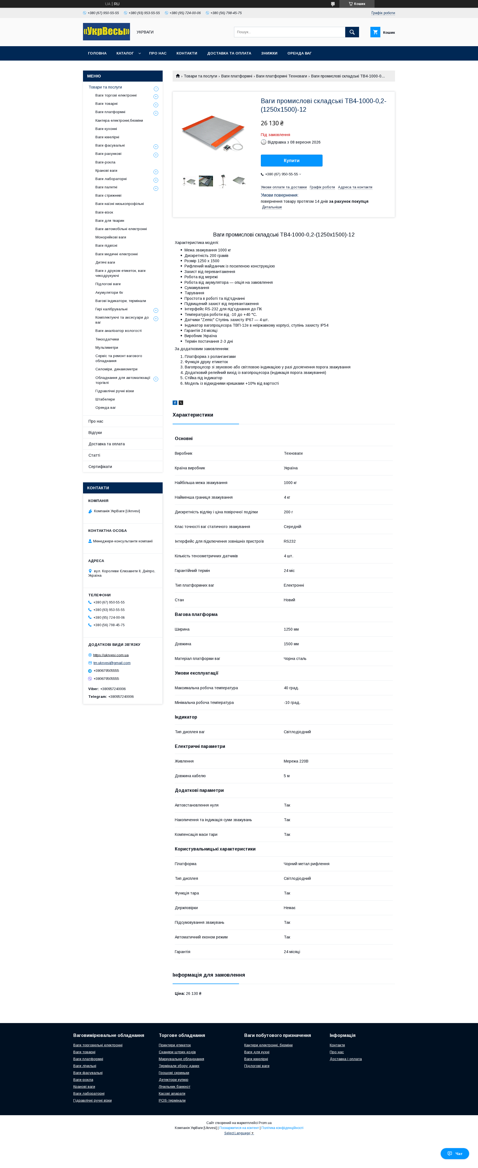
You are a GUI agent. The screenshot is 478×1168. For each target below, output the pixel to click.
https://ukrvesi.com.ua (111, 655)
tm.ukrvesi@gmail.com (112, 663)
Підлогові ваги (108, 284)
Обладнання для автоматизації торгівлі (122, 380)
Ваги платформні (236, 76)
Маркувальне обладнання (181, 1059)
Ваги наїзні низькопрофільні (119, 204)
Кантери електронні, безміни (268, 1045)
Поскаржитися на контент (239, 1128)
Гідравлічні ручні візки (114, 391)
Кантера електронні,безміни (119, 120)
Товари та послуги (200, 76)
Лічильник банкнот (174, 1086)
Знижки (269, 53)
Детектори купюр (173, 1080)
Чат (459, 1153)
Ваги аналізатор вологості (118, 331)
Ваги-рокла (105, 162)
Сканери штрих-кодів (177, 1052)
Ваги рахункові (108, 154)
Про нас (158, 53)
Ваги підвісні (106, 245)
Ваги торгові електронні (116, 95)
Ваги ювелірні (107, 137)
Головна (97, 53)
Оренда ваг (299, 53)
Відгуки (95, 432)
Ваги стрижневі (108, 195)
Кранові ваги (106, 170)
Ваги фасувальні (110, 145)
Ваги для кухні (256, 1052)
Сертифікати (100, 466)
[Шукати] (352, 32)
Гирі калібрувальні (111, 309)
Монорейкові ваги (110, 237)
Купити (292, 160)
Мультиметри (106, 347)
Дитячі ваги (105, 262)
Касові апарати (172, 1093)
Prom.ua (265, 1123)
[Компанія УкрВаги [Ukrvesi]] (106, 39)
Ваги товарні (106, 104)
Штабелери (105, 399)
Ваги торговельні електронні (98, 1045)
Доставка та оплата (229, 53)
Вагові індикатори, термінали (120, 301)
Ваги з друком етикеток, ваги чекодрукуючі (120, 273)
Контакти (186, 53)
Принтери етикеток (175, 1045)
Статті (94, 455)
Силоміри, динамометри (116, 369)
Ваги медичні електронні (116, 254)
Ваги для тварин (109, 220)
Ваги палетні (106, 187)
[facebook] (175, 403)
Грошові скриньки (174, 1073)
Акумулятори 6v (109, 292)
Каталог (125, 53)
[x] (181, 403)
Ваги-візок (104, 212)
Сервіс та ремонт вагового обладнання (118, 358)
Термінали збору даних (179, 1066)
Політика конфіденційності (282, 1128)
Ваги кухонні (106, 129)
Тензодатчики (107, 339)
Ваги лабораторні (111, 179)
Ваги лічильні (84, 1066)
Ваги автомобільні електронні (121, 229)
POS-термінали (172, 1100)
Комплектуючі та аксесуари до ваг (122, 319)
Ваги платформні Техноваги (281, 76)
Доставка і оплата (346, 1059)
